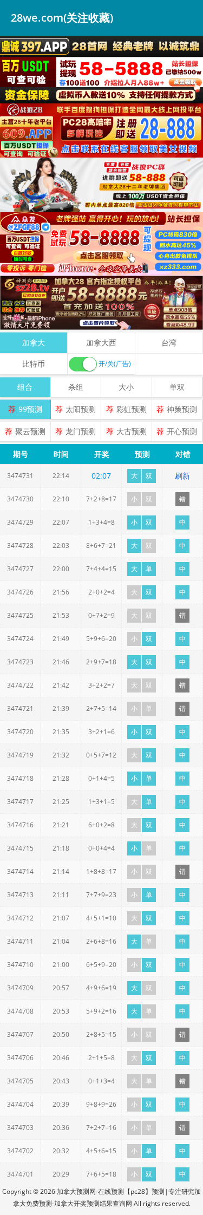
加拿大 (33, 342)
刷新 (182, 476)
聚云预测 (30, 431)
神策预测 (182, 409)
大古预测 (131, 431)
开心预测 (182, 431)
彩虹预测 (131, 409)
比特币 (33, 363)
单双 (177, 387)
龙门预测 (81, 431)
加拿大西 (101, 342)
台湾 (168, 342)
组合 (24, 387)
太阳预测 (81, 409)
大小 (126, 387)
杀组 (75, 387)
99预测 (30, 409)
